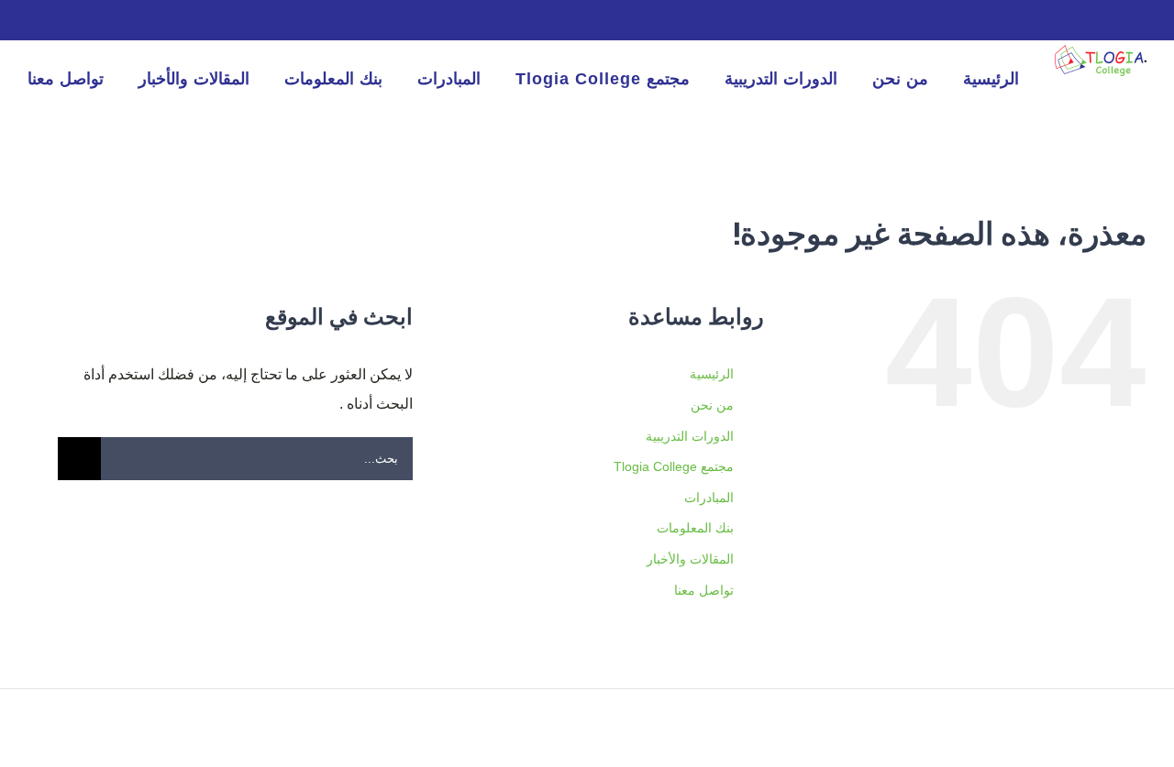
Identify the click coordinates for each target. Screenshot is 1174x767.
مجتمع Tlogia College (674, 466)
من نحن (712, 405)
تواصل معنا (704, 590)
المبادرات (709, 497)
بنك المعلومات (695, 527)
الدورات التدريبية (690, 436)
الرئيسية (712, 374)
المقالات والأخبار (690, 559)
